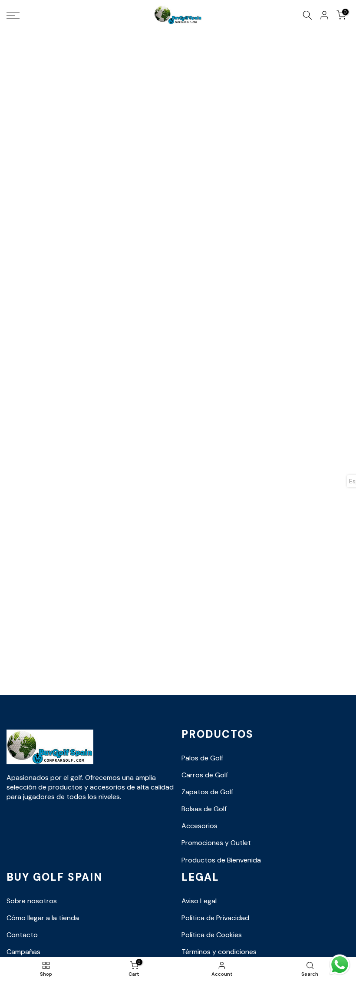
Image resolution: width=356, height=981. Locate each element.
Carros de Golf (204, 775)
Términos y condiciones (219, 951)
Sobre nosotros (32, 900)
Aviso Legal (199, 900)
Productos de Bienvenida (221, 860)
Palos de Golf (202, 758)
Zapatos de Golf (207, 791)
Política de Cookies (211, 934)
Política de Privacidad (215, 917)
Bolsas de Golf (204, 808)
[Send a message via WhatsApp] (340, 965)
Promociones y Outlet (216, 842)
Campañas (23, 951)
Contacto (22, 934)
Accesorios (199, 825)
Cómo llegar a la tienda (43, 917)
